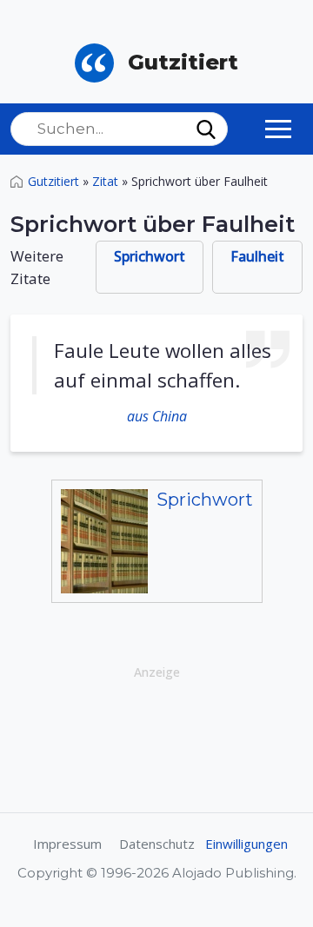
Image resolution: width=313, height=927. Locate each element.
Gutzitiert (53, 181)
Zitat (105, 181)
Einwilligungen (246, 843)
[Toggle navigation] (278, 128)
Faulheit (257, 256)
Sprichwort (149, 256)
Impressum (67, 843)
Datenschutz (157, 843)
